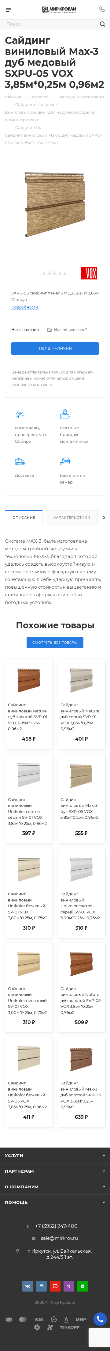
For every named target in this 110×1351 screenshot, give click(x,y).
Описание (24, 517)
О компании (22, 1186)
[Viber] (69, 1286)
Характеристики (71, 517)
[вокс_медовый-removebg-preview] (55, 204)
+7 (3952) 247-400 (56, 1226)
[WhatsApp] (83, 1286)
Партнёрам (19, 1171)
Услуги (14, 1155)
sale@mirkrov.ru (59, 1238)
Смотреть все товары (54, 643)
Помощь (16, 1202)
